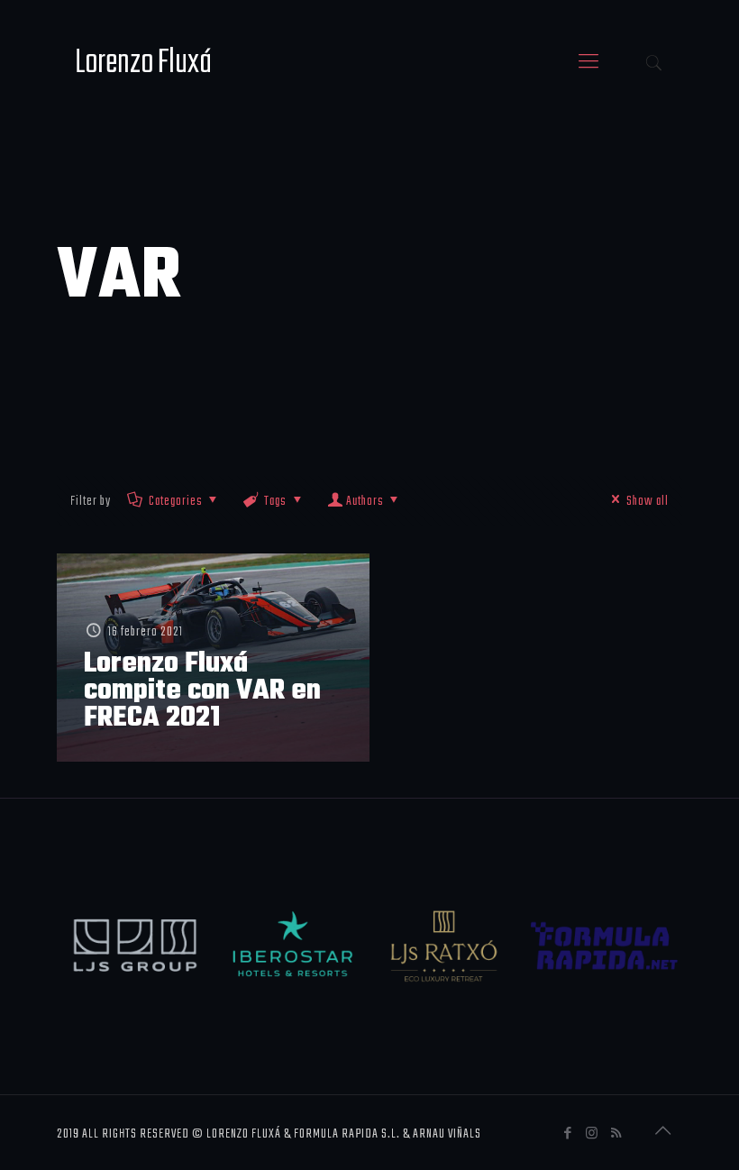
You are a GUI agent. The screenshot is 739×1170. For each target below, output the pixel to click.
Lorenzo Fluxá (143, 63)
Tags (275, 501)
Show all (647, 501)
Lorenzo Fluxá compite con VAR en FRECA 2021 (202, 691)
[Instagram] (592, 1134)
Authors (365, 501)
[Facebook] (568, 1134)
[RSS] (616, 1134)
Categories (176, 501)
